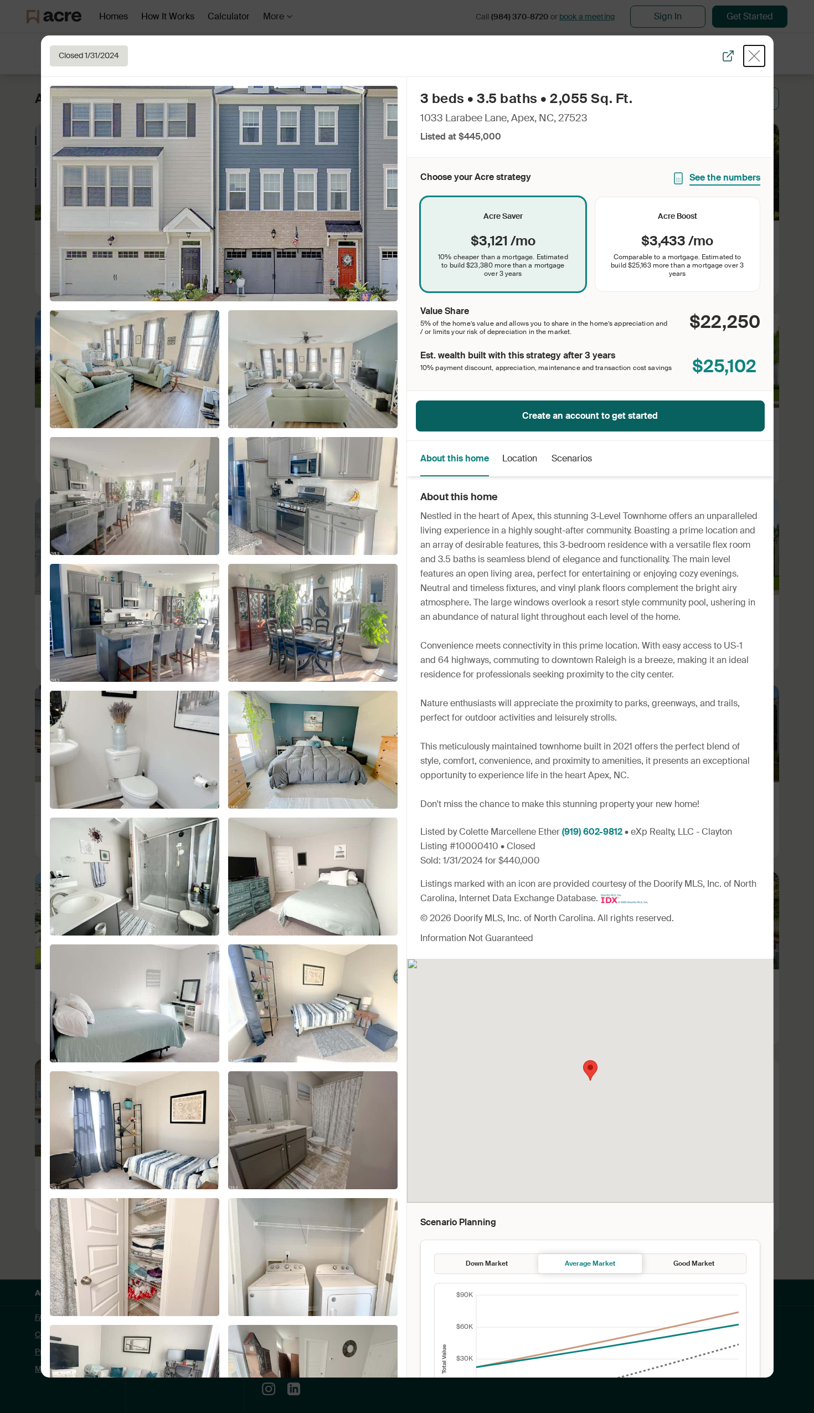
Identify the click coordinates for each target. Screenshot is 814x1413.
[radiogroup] (590, 244)
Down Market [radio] (487, 1263)
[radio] (503, 244)
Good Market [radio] (693, 1263)
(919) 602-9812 (592, 831)
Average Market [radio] (590, 1263)
